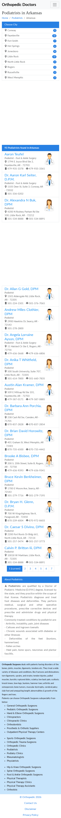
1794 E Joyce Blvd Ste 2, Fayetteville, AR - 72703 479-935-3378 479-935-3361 (25, 161)
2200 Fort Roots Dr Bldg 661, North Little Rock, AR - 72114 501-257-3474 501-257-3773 (25, 534)
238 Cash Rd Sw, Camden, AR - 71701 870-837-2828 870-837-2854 (25, 415)
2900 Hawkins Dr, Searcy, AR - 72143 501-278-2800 (22, 319)
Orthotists (12, 790)
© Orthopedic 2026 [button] (30, 797)
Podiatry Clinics (15, 753)
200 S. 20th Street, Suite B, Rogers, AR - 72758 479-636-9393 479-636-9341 (25, 463)
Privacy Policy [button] (30, 815)
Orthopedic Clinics (16, 746)
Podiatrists (17, 18)
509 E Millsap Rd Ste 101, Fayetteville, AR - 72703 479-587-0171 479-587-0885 (25, 392)
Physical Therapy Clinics (19, 782)
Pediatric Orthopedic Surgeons (22, 709)
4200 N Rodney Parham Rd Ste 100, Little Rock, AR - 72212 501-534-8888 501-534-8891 (25, 209)
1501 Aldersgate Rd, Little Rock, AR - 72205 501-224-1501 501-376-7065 (25, 296)
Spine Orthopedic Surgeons (21, 771)
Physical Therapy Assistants (21, 786)
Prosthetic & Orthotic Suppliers (23, 728)
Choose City (11, 24)
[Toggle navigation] (54, 5)
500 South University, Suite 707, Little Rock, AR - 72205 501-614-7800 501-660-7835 (25, 369)
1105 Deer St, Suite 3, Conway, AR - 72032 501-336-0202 (24, 184)
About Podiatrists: (14, 579)
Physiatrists (13, 761)
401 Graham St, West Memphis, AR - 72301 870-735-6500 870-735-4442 (25, 440)
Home (5, 18)
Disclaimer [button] (30, 809)
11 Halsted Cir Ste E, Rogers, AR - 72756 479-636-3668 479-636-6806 (25, 344)
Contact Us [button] (30, 803)
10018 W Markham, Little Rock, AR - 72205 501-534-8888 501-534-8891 (25, 555)
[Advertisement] (30, 113)
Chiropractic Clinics (17, 721)
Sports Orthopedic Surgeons (21, 738)
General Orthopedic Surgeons (22, 706)
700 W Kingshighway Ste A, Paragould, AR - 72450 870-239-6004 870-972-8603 (25, 511)
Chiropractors (14, 717)
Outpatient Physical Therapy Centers (25, 732)
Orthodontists (14, 724)
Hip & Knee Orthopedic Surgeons (24, 767)
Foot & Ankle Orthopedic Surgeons (25, 775)
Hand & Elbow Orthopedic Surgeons (25, 713)
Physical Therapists (17, 778)
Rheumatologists (15, 757)
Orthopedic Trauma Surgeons (21, 742)
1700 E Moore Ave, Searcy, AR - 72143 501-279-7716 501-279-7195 (25, 486)
